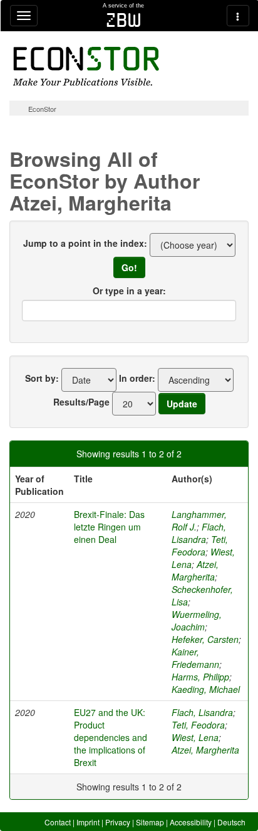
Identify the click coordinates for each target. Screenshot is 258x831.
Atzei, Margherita (195, 570)
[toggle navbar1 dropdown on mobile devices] (24, 15)
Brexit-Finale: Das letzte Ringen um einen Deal (109, 526)
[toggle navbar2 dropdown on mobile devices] (238, 15)
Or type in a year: (129, 290)
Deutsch (231, 822)
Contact (57, 822)
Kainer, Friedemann (195, 657)
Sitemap (150, 822)
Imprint (88, 822)
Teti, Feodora (200, 545)
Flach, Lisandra (199, 532)
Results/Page (81, 402)
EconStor (42, 109)
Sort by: (42, 378)
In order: (137, 378)
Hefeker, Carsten (205, 639)
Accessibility (191, 822)
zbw (124, 20)
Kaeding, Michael (206, 689)
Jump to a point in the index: (85, 243)
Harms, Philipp (200, 676)
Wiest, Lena (195, 737)
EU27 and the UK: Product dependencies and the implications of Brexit (110, 737)
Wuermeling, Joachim (197, 620)
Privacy (117, 822)
